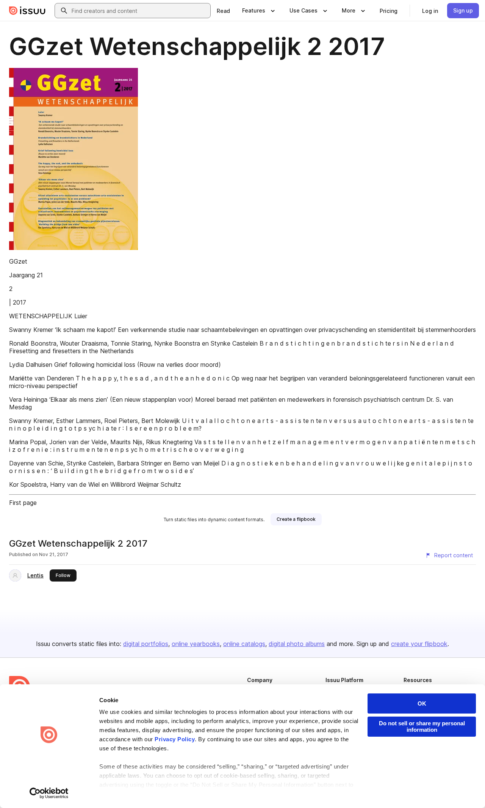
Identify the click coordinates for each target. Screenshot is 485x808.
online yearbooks (196, 644)
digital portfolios (145, 644)
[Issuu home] (27, 10)
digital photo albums (297, 644)
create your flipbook (419, 644)
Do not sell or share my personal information (422, 726)
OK (422, 703)
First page (23, 502)
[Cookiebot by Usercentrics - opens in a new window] (49, 793)
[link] (223, 10)
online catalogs (244, 644)
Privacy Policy (175, 739)
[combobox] (139, 10)
